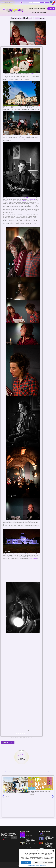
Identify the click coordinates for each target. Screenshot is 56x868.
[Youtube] (54, 2)
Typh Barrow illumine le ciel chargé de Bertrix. (49, 838)
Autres (33, 12)
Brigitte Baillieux (26, 197)
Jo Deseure (32, 199)
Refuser (37, 862)
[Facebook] (51, 2)
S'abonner (14, 837)
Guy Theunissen (33, 558)
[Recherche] (44, 2)
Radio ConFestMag (41, 12)
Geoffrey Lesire (25, 136)
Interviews (42, 8)
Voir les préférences (48, 862)
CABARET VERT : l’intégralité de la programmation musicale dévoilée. (30, 839)
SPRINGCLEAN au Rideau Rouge (9, 795)
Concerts (30, 8)
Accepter (25, 862)
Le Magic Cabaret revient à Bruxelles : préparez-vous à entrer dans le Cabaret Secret (49, 844)
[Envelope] (53, 4)
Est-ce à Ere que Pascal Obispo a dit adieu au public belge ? (30, 844)
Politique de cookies (31, 865)
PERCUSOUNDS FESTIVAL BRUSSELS (30, 833)
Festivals (36, 8)
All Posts (21, 765)
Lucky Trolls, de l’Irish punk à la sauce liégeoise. (49, 834)
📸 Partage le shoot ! (8, 742)
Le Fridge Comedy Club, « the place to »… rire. (36, 794)
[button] (53, 850)
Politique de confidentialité (41, 865)
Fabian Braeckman (21, 755)
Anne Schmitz (23, 200)
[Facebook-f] (2, 840)
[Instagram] (4, 840)
